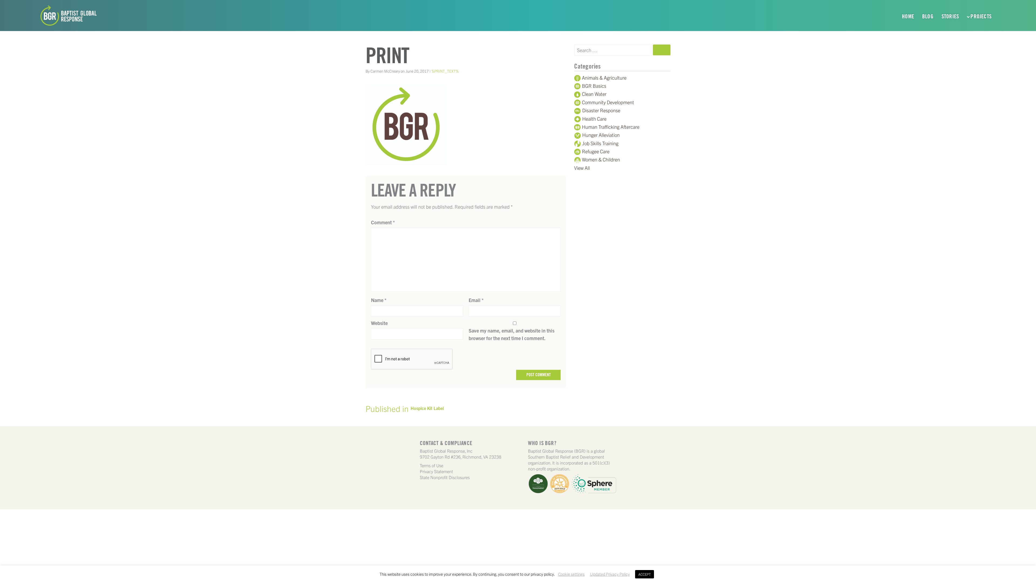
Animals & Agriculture (604, 77)
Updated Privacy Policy (610, 574)
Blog (927, 16)
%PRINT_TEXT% (445, 71)
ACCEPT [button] (644, 574)
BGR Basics (594, 86)
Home (908, 16)
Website (379, 323)
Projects (980, 16)
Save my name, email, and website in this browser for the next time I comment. (511, 334)
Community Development (608, 102)
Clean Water (594, 94)
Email (476, 300)
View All (582, 168)
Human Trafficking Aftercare (610, 127)
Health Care (594, 119)
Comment (383, 222)
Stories (950, 16)
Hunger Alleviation (601, 135)
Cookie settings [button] (571, 574)
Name (379, 300)
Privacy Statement (436, 471)
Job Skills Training (600, 143)
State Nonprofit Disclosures (445, 477)
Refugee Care (595, 151)
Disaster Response (601, 110)
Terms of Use (431, 465)
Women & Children (601, 159)
